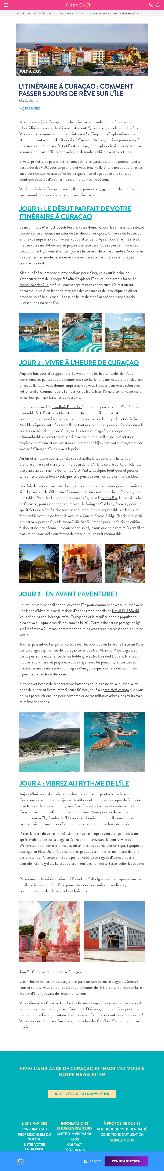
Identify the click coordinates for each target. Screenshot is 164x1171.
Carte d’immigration (74, 1134)
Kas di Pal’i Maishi (125, 611)
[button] (78, 5)
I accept (95, 1161)
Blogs (20, 13)
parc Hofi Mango (116, 690)
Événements (74, 1150)
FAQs (74, 1139)
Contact (74, 1145)
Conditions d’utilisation (122, 1135)
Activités (39, 13)
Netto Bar (109, 498)
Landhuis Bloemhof (67, 407)
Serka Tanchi (93, 379)
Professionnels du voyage (34, 1137)
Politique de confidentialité (122, 1129)
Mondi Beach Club (34, 285)
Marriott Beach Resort (59, 227)
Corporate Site (34, 1129)
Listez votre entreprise (34, 1146)
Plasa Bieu (46, 851)
